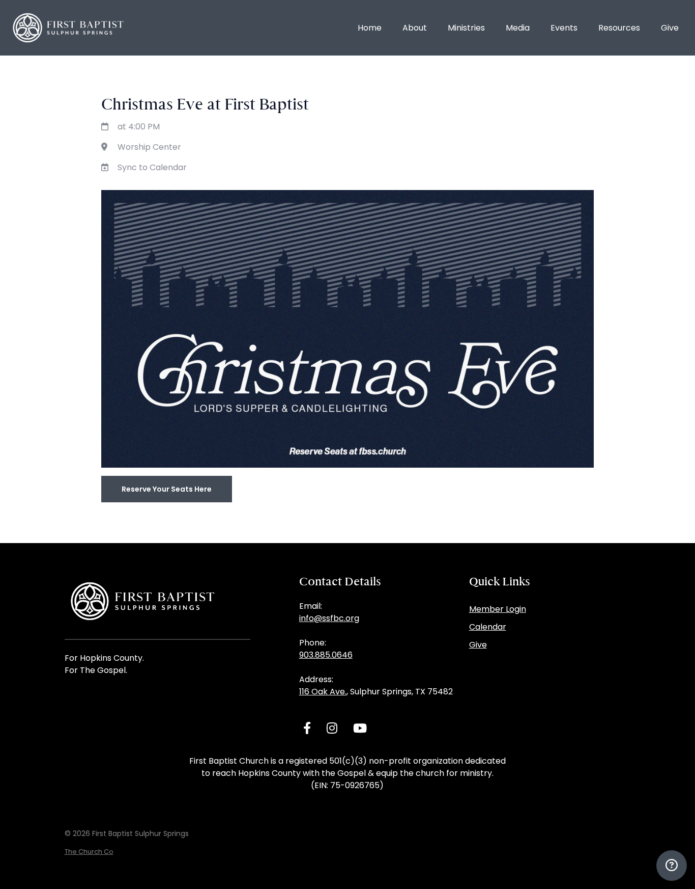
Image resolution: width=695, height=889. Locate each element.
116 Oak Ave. (322, 691)
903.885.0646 (326, 655)
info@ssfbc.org (329, 618)
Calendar (487, 627)
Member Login (497, 609)
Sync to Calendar (152, 167)
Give (478, 645)
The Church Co (89, 851)
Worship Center (149, 147)
